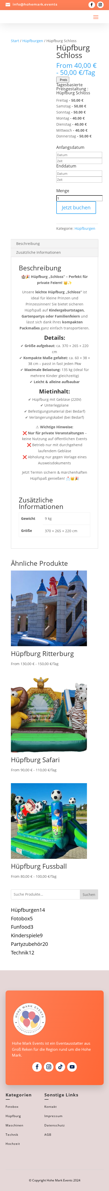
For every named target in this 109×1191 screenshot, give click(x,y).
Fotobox (12, 1106)
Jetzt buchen (76, 207)
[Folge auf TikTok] (60, 1067)
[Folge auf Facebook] (91, 5)
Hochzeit (13, 1144)
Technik (12, 1134)
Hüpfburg (13, 1116)
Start (15, 40)
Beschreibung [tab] (28, 243)
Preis (62, 79)
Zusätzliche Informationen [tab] (38, 252)
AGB (47, 1134)
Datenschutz (54, 1125)
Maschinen (14, 1125)
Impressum (53, 1116)
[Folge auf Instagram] (100, 5)
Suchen (89, 894)
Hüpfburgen (32, 40)
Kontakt (50, 1106)
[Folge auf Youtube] (72, 1067)
